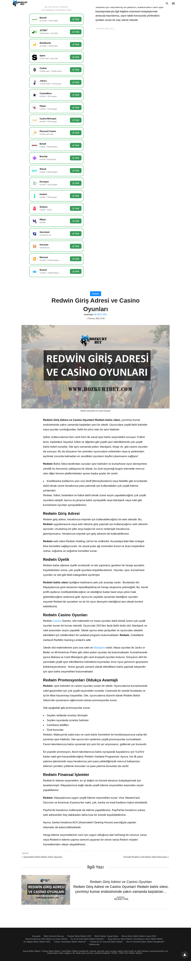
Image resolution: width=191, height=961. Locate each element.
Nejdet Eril (100, 314)
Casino (57, 620)
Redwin (95, 294)
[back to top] (184, 954)
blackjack (99, 647)
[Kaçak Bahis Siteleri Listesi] (20, 3)
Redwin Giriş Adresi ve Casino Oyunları (121, 882)
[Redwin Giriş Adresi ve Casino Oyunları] (45, 890)
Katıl (77, 19)
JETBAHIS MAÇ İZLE (105, 28)
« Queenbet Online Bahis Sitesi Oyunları (42, 857)
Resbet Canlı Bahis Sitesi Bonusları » (146, 857)
